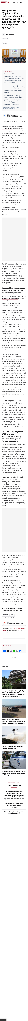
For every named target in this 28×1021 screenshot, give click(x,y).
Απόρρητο (3, 1019)
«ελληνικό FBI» (7, 128)
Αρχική (4, 6)
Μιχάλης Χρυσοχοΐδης (10, 298)
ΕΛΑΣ (12, 614)
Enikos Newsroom (11, 34)
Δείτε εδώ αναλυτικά (9, 608)
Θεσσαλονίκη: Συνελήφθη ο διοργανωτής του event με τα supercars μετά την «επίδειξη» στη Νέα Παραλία (14, 721)
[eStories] (21, 2)
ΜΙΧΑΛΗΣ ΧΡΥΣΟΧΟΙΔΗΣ (8, 617)
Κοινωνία (9, 6)
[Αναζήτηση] (14, 2)
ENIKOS (5, 2)
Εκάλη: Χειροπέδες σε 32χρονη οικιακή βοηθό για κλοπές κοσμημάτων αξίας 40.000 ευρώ (14, 773)
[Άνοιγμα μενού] (25, 2)
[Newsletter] (17, 2)
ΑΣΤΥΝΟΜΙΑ (6, 614)
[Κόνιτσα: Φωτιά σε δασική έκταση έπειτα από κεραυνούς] (14, 735)
